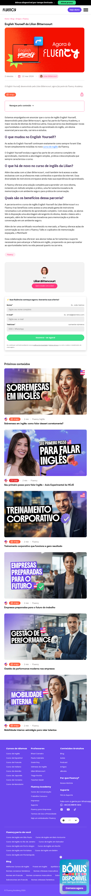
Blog (12, 19)
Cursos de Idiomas (16, 748)
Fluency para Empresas (41, 809)
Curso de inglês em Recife (49, 846)
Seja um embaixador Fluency (43, 818)
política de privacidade (40, 345)
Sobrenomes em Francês (17, 880)
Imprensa (35, 800)
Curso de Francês (13, 762)
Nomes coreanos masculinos (39, 875)
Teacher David (37, 780)
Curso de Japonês (14, 775)
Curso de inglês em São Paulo (19, 837)
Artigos (18, 19)
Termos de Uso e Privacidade (43, 814)
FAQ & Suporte (66, 795)
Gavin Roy (35, 762)
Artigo (11, 95)
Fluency (26, 19)
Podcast (63, 762)
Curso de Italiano (13, 767)
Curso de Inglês (13, 753)
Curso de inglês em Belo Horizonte (50, 837)
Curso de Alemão (13, 771)
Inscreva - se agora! (45, 337)
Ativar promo (67, 2)
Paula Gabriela (37, 758)
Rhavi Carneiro (37, 753)
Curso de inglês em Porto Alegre (20, 846)
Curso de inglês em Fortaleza (19, 850)
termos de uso (53, 345)
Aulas (62, 758)
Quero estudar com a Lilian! (44, 286)
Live (15, 480)
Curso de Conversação (41, 792)
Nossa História (66, 783)
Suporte (34, 805)
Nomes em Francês (14, 875)
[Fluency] (9, 9)
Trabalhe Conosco (39, 796)
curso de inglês (50, 146)
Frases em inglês (40, 866)
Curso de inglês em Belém (46, 850)
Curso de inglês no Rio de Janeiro (20, 842)
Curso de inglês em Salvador (51, 842)
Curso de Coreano (14, 780)
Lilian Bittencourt (38, 771)
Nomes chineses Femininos (42, 880)
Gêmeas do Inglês (39, 767)
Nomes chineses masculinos (46, 871)
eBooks (63, 771)
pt (70, 820)
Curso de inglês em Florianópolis (20, 855)
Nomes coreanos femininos (18, 871)
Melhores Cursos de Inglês (17, 866)
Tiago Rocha (36, 775)
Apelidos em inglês (59, 866)
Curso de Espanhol (14, 758)
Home (7, 19)
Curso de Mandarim (14, 784)
